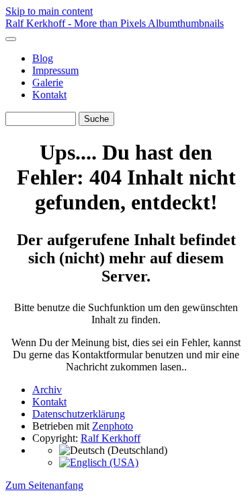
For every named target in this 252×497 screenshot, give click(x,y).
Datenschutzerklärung (78, 414)
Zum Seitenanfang (44, 485)
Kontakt (49, 94)
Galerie (47, 82)
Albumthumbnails (186, 23)
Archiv (47, 389)
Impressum (55, 70)
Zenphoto (112, 426)
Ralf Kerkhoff (110, 438)
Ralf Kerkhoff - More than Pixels (76, 23)
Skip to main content (49, 11)
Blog (42, 58)
